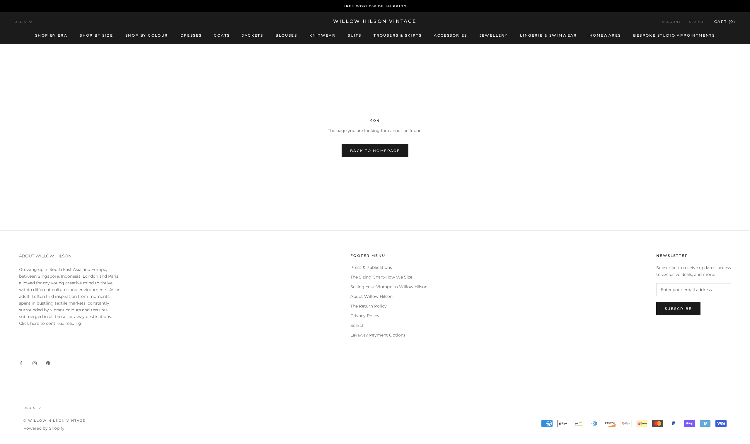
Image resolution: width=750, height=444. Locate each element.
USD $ (21, 22)
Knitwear (322, 35)
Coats (222, 35)
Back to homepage (375, 150)
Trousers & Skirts (398, 35)
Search (697, 22)
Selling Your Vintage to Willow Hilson (388, 286)
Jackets (252, 35)
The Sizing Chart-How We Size (381, 277)
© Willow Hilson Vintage (54, 421)
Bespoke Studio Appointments (674, 35)
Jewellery (494, 35)
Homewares (605, 35)
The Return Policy (368, 306)
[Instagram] (35, 362)
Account (671, 22)
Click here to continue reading (50, 323)
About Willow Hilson (371, 296)
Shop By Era (51, 35)
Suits (354, 35)
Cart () (724, 21)
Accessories (450, 35)
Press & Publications (371, 267)
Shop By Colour (146, 35)
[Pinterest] (48, 362)
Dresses (191, 35)
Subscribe (678, 308)
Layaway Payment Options (377, 335)
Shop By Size (96, 35)
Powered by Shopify (43, 428)
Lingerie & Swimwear (548, 35)
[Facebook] (21, 362)
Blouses (286, 35)
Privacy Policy (364, 315)
